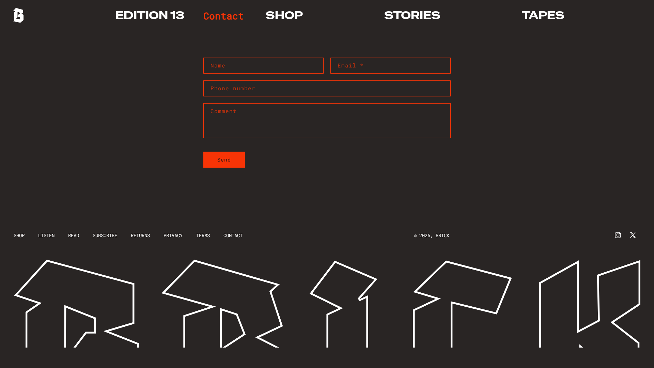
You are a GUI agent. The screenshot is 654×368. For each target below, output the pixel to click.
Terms (203, 235)
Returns (140, 235)
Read (73, 235)
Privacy (173, 235)
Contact (233, 235)
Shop (19, 235)
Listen (46, 235)
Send (224, 159)
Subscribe (105, 235)
